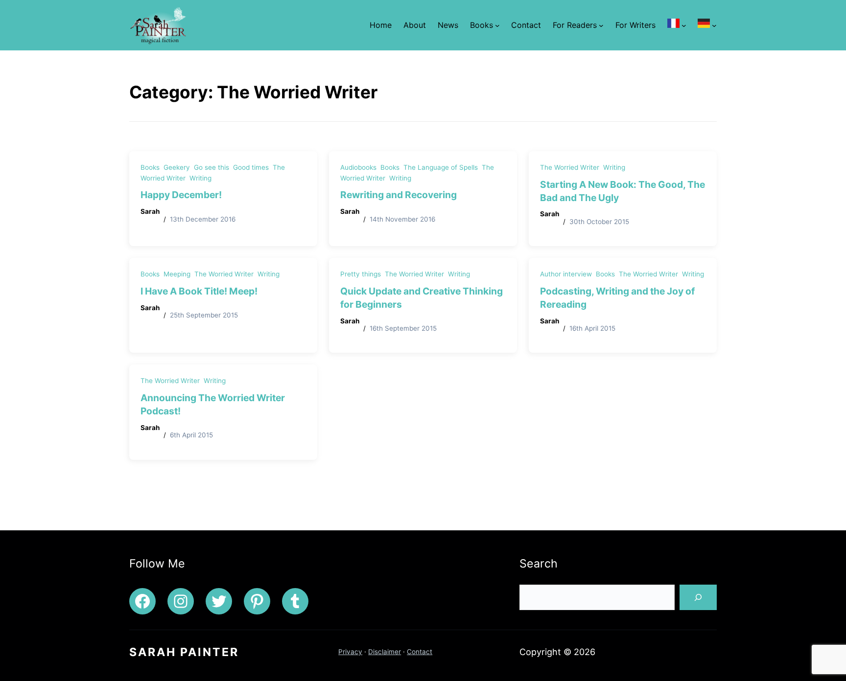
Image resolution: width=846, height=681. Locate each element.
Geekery (177, 167)
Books (150, 167)
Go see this (211, 167)
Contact (419, 652)
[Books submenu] (497, 25)
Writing (200, 178)
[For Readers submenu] (601, 25)
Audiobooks (358, 167)
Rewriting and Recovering (398, 195)
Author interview (566, 274)
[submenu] (684, 25)
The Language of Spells (440, 167)
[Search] (698, 597)
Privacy (350, 652)
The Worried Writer (569, 167)
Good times (251, 167)
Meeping (177, 274)
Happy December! (181, 195)
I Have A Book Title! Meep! (199, 291)
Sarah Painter (184, 652)
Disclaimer (384, 652)
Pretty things (360, 274)
